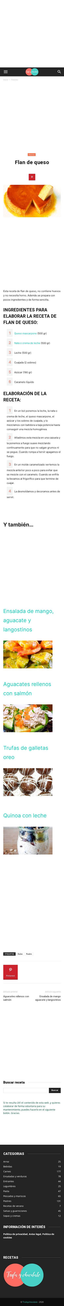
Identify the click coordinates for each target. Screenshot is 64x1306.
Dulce (20, 954)
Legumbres (9, 1186)
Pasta (6, 1191)
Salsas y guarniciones (15, 1210)
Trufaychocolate (30, 1302)
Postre (29, 954)
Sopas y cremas (11, 1215)
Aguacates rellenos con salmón (16, 998)
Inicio (5, 79)
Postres (14, 79)
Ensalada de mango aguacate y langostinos (48, 998)
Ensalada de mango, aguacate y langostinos (28, 620)
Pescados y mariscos (14, 1196)
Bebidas (7, 1166)
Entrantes (8, 1181)
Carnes (7, 1171)
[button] (5, 71)
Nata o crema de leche (27, 343)
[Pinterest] (32, 177)
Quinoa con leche (25, 815)
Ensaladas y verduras (15, 1176)
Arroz (6, 1161)
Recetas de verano (13, 1206)
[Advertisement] (32, 34)
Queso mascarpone (25, 333)
